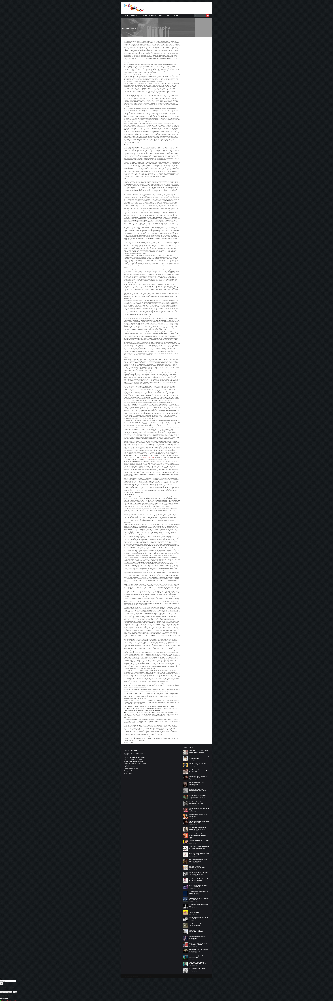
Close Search (4, 998)
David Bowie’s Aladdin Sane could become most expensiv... (198, 879)
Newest (10, 992)
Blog (167, 16)
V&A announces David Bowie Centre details (197, 937)
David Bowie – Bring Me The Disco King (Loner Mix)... (199, 899)
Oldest (15, 992)
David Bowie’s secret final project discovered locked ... (198, 892)
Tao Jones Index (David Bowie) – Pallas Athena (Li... (198, 956)
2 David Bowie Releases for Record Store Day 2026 (199, 841)
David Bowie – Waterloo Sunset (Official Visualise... (198, 911)
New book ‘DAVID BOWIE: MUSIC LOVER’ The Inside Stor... (198, 764)
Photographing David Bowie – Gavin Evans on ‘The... (197, 783)
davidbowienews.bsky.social (136, 771)
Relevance (3, 992)
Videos (161, 16)
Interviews (152, 16)
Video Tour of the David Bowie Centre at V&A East (198, 886)
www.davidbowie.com (148, 457)
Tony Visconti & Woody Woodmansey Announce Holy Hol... (197, 835)
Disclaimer (148, 976)
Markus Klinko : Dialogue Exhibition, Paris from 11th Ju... (198, 789)
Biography (134, 16)
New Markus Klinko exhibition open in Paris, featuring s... (197, 828)
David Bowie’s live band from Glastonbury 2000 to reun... (197, 796)
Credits (142, 976)
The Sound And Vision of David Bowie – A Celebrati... (198, 860)
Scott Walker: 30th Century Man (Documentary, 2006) (198, 950)
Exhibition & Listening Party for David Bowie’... (198, 815)
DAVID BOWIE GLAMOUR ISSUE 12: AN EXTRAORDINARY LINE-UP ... (199, 963)
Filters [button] (4, 990)
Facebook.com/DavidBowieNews (133, 761)
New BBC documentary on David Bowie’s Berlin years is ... (198, 873)
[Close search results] (1, 983)
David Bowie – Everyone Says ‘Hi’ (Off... (198, 905)
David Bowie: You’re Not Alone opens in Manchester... (198, 777)
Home (126, 16)
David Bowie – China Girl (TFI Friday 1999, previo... (199, 809)
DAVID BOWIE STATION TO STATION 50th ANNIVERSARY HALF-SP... (199, 847)
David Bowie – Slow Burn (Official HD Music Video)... (198, 918)
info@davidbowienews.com (137, 757)
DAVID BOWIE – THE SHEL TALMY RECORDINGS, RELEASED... (198, 751)
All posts (143, 16)
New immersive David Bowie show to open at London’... (199, 822)
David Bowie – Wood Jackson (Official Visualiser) (197, 924)
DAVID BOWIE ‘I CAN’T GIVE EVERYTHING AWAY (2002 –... (197, 931)
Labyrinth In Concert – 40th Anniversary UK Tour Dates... (197, 866)
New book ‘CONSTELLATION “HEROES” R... (197, 969)
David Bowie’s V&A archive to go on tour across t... (198, 770)
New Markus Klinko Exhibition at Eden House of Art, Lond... (198, 802)
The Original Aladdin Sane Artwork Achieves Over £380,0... (199, 854)
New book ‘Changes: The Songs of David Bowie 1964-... (199, 757)
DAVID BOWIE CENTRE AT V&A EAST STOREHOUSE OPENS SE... (199, 943)
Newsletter (175, 16)
